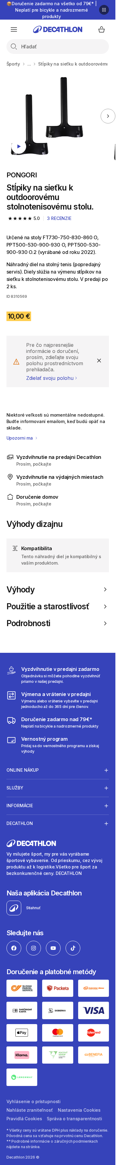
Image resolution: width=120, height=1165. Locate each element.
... (29, 63)
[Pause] (104, 10)
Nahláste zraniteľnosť (29, 1110)
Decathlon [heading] (19, 823)
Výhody (20, 589)
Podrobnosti (28, 623)
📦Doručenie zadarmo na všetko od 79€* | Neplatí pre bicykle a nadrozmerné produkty (51, 10)
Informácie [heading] (19, 805)
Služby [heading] (14, 787)
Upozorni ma (20, 438)
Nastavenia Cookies (79, 1110)
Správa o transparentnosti (74, 1118)
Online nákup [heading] (22, 770)
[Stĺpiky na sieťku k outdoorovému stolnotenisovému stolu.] (49, 116)
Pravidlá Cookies (24, 1118)
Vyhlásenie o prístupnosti (33, 1101)
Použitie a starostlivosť (47, 606)
